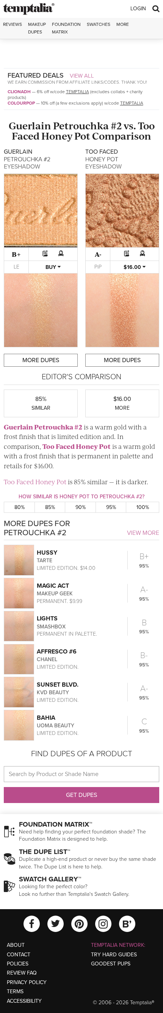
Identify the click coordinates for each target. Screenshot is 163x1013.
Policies (17, 964)
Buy (51, 267)
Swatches (98, 24)
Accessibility (24, 1001)
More (122, 24)
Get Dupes (81, 795)
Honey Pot (65, 135)
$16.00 (133, 267)
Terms (15, 991)
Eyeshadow (22, 166)
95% (111, 507)
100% (142, 507)
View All (82, 75)
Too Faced (58, 446)
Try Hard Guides (114, 954)
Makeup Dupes (37, 28)
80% (19, 507)
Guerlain (30, 125)
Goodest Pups (110, 964)
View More (143, 533)
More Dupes (40, 360)
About (16, 945)
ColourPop (21, 103)
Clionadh (19, 91)
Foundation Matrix (66, 28)
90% (80, 507)
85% (50, 507)
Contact (18, 954)
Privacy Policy (27, 982)
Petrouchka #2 (87, 125)
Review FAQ (22, 973)
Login (138, 8)
